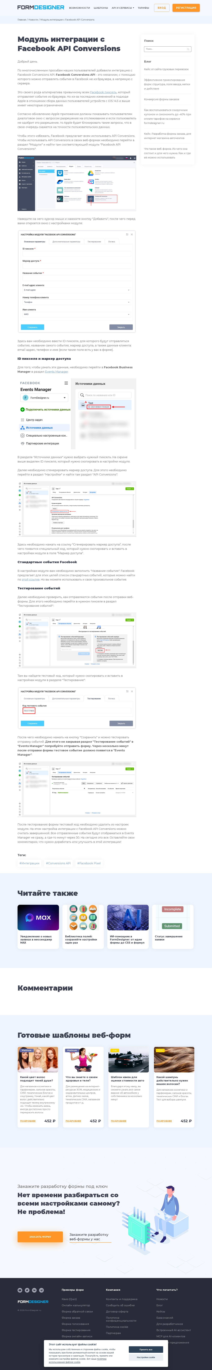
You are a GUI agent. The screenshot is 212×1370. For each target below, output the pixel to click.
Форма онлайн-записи (77, 1336)
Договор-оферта (117, 1311)
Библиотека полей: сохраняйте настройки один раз (81, 939)
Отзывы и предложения (172, 1342)
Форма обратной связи (77, 1311)
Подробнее (28, 1121)
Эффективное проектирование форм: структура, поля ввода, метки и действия (167, 84)
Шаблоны (101, 7)
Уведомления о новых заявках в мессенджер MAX (36, 939)
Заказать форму (40, 1236)
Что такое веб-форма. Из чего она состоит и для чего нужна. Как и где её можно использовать (167, 153)
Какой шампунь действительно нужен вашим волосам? (172, 1080)
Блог (159, 1305)
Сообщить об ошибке (120, 1305)
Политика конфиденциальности (121, 1319)
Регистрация (186, 7)
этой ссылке (31, 579)
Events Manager (56, 371)
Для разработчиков (169, 1324)
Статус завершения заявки (169, 938)
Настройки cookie (146, 1357)
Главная (22, 19)
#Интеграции (29, 863)
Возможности (79, 7)
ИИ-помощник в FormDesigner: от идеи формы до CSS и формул (127, 939)
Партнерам (113, 1333)
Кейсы (160, 1311)
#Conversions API (58, 863)
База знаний (164, 1317)
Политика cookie (117, 1326)
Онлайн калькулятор (76, 1305)
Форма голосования (75, 1324)
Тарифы (143, 7)
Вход (162, 7)
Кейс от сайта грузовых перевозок (166, 69)
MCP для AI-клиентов (170, 1336)
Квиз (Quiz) (69, 1299)
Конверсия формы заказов (161, 99)
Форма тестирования (76, 1330)
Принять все (146, 1349)
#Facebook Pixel (89, 863)
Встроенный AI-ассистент (173, 1330)
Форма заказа (71, 1317)
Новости (33, 19)
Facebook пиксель (103, 92)
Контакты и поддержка (121, 1299)
